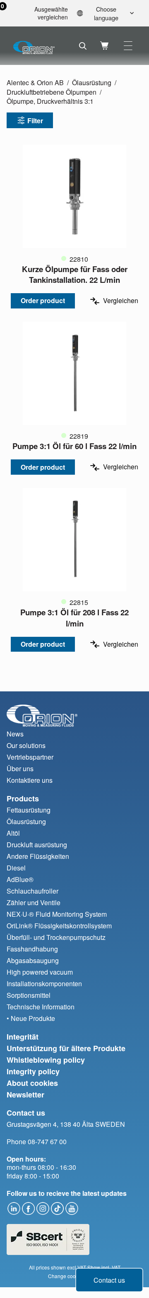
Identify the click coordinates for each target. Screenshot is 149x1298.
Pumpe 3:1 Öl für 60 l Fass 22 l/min (74, 446)
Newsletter (25, 1094)
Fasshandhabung (32, 949)
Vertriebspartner (30, 757)
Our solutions (26, 745)
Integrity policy (33, 1071)
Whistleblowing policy (46, 1059)
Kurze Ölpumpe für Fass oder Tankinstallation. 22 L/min (74, 274)
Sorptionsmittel (28, 995)
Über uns (20, 768)
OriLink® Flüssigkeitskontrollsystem (59, 925)
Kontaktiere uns (30, 780)
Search (83, 46)
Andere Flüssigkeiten (38, 856)
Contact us (109, 1280)
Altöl (13, 833)
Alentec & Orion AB (35, 82)
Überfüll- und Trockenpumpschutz (56, 937)
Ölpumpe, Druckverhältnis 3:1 (50, 101)
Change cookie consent (74, 1275)
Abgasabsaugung (33, 960)
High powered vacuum (40, 972)
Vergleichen (120, 301)
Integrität (22, 1036)
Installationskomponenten (44, 983)
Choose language (106, 13)
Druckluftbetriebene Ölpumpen (51, 92)
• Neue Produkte (31, 1018)
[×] (128, 46)
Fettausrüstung (28, 810)
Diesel (16, 868)
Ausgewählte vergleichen (37, 13)
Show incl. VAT (103, 1267)
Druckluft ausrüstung (37, 844)
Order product (43, 300)
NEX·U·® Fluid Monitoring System (57, 914)
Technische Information (40, 1006)
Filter (35, 120)
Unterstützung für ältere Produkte (66, 1048)
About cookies (32, 1083)
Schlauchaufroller (32, 891)
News (15, 734)
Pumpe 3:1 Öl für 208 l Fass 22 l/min (74, 618)
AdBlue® (20, 879)
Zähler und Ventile (33, 902)
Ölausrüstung (91, 82)
